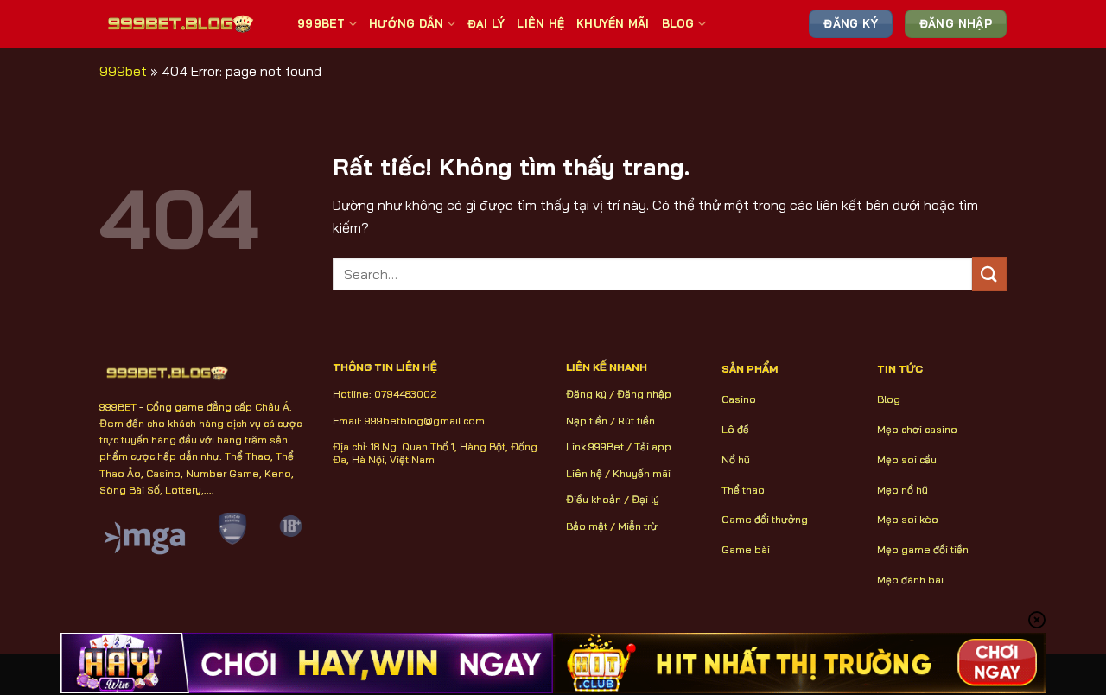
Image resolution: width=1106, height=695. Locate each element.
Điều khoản (593, 499)
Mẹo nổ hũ (902, 489)
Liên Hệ (540, 23)
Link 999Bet (595, 446)
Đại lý (645, 499)
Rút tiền (636, 420)
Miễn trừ (638, 526)
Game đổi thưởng (764, 519)
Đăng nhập (644, 393)
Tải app (652, 446)
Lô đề (735, 429)
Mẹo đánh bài (910, 579)
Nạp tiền (586, 420)
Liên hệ (584, 473)
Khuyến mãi (642, 473)
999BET (321, 23)
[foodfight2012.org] (185, 23)
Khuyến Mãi (613, 23)
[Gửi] (989, 273)
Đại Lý (486, 23)
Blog (678, 23)
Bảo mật (586, 526)
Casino (738, 398)
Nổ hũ (735, 459)
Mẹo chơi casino (917, 429)
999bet (123, 71)
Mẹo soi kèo (907, 519)
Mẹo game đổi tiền (923, 549)
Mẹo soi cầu (907, 459)
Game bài (745, 549)
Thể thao (743, 489)
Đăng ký (586, 393)
